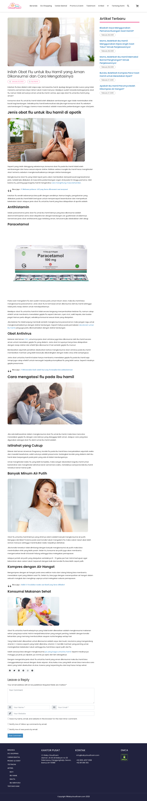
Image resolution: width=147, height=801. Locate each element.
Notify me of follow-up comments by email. (28, 724)
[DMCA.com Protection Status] (124, 757)
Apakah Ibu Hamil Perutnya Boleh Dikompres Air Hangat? (117, 87)
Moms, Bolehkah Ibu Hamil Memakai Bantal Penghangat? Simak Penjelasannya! (119, 59)
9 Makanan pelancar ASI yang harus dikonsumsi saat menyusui (44, 189)
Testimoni (90, 5)
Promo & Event (76, 5)
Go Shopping (46, 5)
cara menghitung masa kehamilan (66, 183)
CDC (26, 339)
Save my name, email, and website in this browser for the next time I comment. (43, 719)
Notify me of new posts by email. (24, 729)
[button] (108, 6)
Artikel (101, 5)
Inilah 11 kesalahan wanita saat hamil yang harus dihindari (43, 584)
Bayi (11, 772)
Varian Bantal (61, 5)
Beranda (33, 5)
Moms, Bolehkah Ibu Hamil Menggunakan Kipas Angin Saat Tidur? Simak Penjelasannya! (117, 43)
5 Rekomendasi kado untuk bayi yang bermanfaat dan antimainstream (47, 369)
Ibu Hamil (34, 82)
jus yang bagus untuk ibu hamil (58, 651)
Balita (12, 779)
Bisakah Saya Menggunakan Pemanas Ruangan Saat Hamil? (117, 29)
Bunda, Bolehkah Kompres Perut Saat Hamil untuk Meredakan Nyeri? (119, 74)
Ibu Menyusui (15, 783)
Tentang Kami (118, 5)
